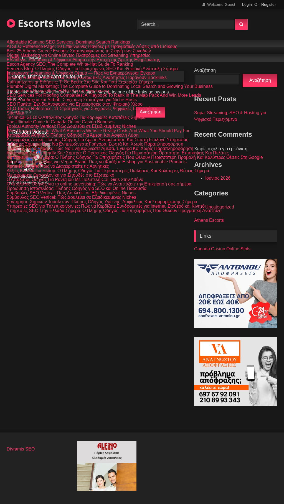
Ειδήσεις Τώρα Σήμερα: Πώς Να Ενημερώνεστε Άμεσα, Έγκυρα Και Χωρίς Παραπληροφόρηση (100, 148)
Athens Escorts (209, 220)
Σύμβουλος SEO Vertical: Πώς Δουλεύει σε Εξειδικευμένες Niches (71, 197)
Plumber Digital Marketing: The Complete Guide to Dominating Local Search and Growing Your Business (110, 86)
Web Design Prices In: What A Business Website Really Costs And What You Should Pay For (98, 131)
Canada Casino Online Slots (222, 248)
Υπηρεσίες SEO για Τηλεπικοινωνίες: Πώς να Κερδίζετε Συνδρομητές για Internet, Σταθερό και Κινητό (106, 206)
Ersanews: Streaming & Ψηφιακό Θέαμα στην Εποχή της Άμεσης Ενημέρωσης (83, 60)
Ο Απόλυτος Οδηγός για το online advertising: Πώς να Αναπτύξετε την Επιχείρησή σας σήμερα (99, 184)
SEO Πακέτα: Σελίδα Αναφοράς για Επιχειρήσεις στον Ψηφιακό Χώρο (75, 104)
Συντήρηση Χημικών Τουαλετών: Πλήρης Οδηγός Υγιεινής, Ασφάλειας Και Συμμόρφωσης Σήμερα (102, 202)
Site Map (15, 113)
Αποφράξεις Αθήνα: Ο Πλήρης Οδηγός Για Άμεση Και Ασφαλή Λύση (73, 135)
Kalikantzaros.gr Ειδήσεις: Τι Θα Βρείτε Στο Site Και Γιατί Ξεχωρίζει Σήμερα (80, 82)
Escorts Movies (53, 23)
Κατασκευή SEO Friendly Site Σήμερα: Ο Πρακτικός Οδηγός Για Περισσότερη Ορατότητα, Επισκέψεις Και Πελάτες (118, 153)
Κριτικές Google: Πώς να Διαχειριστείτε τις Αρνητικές (58, 166)
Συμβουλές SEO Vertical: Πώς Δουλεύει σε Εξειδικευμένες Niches (71, 193)
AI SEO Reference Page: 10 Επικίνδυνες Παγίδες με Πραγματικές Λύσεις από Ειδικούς (92, 46)
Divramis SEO (21, 449)
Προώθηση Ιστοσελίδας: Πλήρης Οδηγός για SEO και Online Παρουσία (76, 188)
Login (247, 4)
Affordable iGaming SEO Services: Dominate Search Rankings (68, 42)
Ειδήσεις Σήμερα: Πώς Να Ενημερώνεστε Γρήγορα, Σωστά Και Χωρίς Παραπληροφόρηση (95, 144)
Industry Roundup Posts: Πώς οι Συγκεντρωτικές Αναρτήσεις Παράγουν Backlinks (87, 77)
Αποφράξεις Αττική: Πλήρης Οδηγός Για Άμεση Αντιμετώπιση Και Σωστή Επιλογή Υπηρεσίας (97, 140)
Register (268, 4)
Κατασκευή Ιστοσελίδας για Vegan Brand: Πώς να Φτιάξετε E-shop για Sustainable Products (97, 162)
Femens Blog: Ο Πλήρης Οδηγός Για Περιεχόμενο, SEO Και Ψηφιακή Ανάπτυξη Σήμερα (92, 69)
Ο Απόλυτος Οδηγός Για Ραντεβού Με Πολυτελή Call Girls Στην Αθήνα (75, 179)
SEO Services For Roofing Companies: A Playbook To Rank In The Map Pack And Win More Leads (104, 95)
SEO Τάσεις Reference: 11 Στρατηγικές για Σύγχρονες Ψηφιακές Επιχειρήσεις (82, 108)
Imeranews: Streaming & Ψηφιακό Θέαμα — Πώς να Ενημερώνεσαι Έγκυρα (81, 73)
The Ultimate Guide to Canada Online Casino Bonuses (61, 122)
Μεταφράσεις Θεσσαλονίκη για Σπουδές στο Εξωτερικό (60, 175)
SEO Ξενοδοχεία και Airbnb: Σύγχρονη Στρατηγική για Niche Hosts (72, 100)
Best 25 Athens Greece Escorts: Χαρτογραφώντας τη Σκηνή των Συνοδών (79, 51)
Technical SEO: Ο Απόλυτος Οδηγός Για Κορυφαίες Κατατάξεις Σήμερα (76, 117)
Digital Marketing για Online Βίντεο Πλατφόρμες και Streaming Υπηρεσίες (78, 55)
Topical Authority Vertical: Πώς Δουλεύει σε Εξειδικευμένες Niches (71, 126)
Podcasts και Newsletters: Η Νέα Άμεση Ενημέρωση (58, 91)
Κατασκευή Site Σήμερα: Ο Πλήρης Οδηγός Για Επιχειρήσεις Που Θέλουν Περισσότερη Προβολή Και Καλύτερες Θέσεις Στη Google (135, 157)
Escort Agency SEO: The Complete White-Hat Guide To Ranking (70, 64)
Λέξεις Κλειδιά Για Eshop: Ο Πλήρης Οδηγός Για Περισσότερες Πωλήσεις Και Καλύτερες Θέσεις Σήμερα (108, 171)
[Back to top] (267, 487)
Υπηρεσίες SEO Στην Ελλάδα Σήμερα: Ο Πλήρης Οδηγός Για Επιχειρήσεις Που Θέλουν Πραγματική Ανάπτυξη (114, 210)
